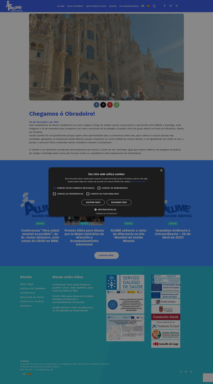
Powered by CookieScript (106, 213)
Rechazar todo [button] (119, 202)
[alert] (106, 192)
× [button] (161, 170)
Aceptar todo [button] (93, 202)
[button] (106, 209)
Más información (138, 181)
